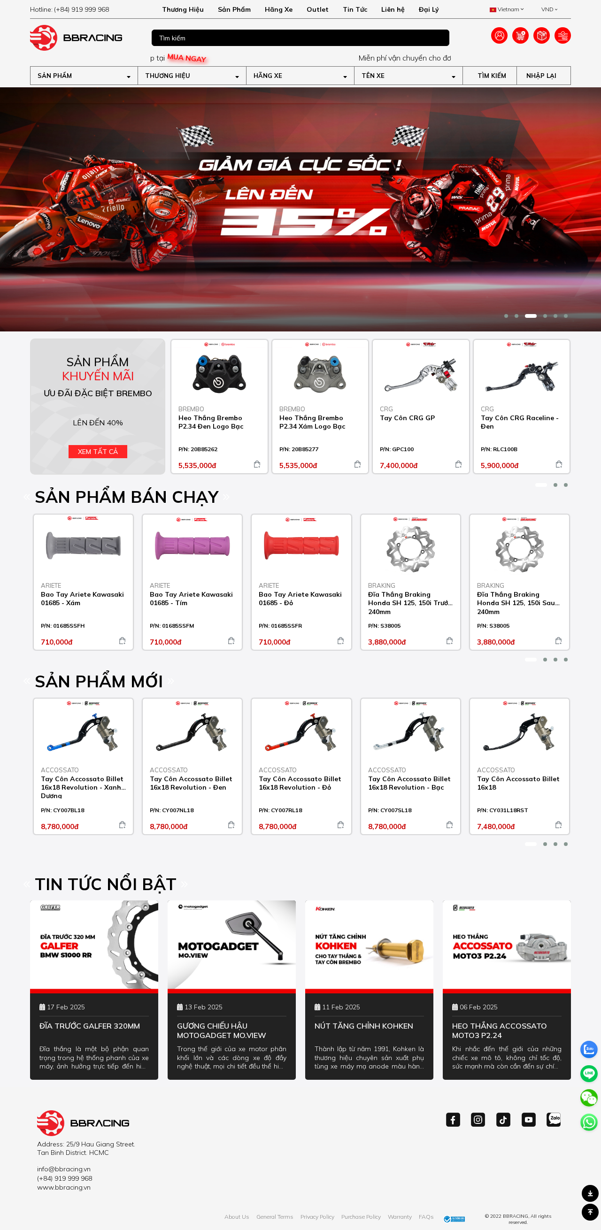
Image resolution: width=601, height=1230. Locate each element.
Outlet (318, 9)
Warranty (400, 1216)
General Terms (274, 1216)
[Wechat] (589, 1098)
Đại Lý (429, 9)
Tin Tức (355, 9)
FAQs (426, 1216)
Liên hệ (393, 9)
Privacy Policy (317, 1216)
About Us (236, 1216)
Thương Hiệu (183, 9)
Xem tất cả (98, 451)
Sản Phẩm (234, 9)
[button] (506, 316)
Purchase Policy (361, 1216)
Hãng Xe (279, 9)
